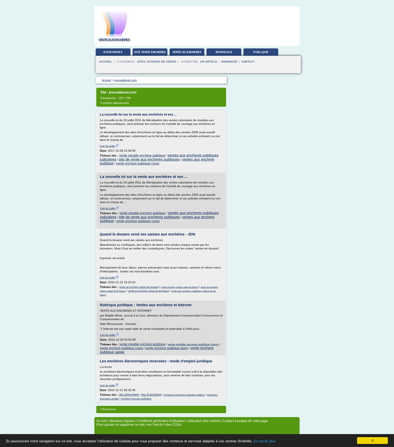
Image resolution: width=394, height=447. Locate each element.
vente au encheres (187, 52)
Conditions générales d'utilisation (161, 421)
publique (261, 52)
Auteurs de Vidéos (161, 61)
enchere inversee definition (136, 398)
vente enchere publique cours (137, 163)
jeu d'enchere (129, 394)
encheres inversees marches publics (184, 395)
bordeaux (224, 52)
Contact (248, 61)
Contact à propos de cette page (245, 421)
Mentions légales (122, 421)
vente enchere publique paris (166, 348)
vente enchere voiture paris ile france (179, 287)
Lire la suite (108, 146)
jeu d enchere (151, 394)
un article (208, 61)
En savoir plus (265, 441)
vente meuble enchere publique (142, 155)
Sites (141, 61)
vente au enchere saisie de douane (139, 287)
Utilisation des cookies (203, 421)
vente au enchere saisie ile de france (148, 291)
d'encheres (113, 52)
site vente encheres (150, 52)
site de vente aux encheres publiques (149, 159)
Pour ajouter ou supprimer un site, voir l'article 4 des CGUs (138, 424)
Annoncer (229, 61)
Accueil (105, 61)
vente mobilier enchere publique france (193, 344)
